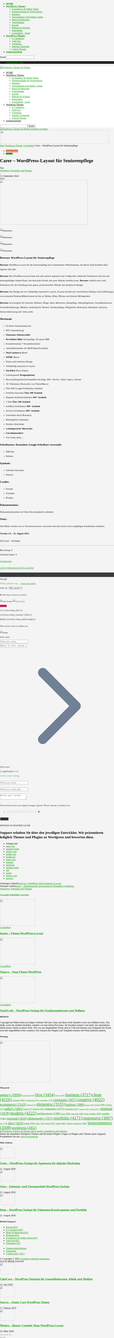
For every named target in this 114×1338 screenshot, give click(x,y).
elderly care (11, 851)
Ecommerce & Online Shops (25, 9)
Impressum (11, 1251)
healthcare (10, 857)
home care (11, 859)
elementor (51, 1104)
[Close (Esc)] (1, 1334)
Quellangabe (6, 561)
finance (90, 1105)
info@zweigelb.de (29, 1136)
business (78, 1094)
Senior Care (11, 875)
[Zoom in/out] (10, 1334)
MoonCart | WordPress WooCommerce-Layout (39, 883)
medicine (10, 865)
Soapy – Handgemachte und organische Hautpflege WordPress (44, 886)
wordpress (24, 1128)
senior (9, 873)
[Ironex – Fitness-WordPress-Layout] (17, 925)
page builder (93, 1114)
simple (29, 1123)
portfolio (68, 1118)
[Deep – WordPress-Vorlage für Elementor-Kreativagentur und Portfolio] (7, 1204)
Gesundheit (28, 145)
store (50, 1123)
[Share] (4, 1334)
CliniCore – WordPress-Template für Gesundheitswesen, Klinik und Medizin (46, 1279)
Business (16, 14)
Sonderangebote (14, 52)
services (9, 878)
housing (9, 862)
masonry (84, 1109)
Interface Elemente (20, 46)
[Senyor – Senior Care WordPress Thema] (7, 1296)
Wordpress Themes (14, 145)
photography (40, 1118)
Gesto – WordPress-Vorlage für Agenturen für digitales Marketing (40, 1163)
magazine (54, 1108)
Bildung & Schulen (21, 27)
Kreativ (15, 25)
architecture (28, 1095)
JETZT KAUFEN (26, 568)
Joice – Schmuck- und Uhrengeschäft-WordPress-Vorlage (34, 1186)
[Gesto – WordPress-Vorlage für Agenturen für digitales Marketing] (7, 1157)
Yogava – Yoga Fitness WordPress (20, 971)
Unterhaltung (18, 22)
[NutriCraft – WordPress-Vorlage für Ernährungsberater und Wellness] (17, 1002)
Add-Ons (16, 41)
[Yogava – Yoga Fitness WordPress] (17, 963)
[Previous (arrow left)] (1, 1337)
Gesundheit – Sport (21, 33)
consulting (46, 1100)
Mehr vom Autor (22, 895)
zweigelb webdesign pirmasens (34, 1258)
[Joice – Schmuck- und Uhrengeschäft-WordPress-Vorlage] (7, 1180)
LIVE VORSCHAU (9, 568)
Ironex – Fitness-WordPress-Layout (21, 933)
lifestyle (39, 1109)
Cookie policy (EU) (15, 62)
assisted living (12, 849)
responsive (98, 1118)
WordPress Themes (16, 6)
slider (40, 1123)
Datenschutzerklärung (16, 1248)
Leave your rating (28, 583)
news (66, 1114)
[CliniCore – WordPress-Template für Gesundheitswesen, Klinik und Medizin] (7, 1273)
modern (23, 1113)
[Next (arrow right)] (4, 1337)
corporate (65, 1100)
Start (2, 145)
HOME (9, 3)
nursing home (12, 867)
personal (17, 1118)
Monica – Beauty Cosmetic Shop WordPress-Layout (31, 1325)
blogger (60, 1095)
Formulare (17, 44)
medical (95, 1109)
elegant (31, 1105)
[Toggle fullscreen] (7, 1334)
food (100, 1104)
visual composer (76, 1123)
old (7, 870)
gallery (13, 1108)
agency (11, 1095)
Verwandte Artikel (7, 895)
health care (11, 854)
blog (45, 1094)
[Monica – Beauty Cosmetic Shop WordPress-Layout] (7, 1320)
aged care (10, 846)
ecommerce (13, 1104)
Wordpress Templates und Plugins (16, 170)
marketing (72, 1109)
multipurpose (49, 1113)
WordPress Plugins (15, 36)
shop (15, 1123)
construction (32, 1100)
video (61, 1123)
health (28, 1109)
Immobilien (17, 30)
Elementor (13, 1243)
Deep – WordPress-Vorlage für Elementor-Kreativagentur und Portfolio (43, 1209)
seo (3, 1123)
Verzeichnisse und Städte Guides (27, 17)
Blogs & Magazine (21, 19)
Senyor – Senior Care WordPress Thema (24, 1302)
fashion (75, 1104)
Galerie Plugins (19, 49)
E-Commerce (18, 38)
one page (77, 1114)
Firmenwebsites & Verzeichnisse (27, 11)
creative (91, 1099)
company (18, 1100)
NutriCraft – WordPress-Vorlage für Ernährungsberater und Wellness (42, 1010)
